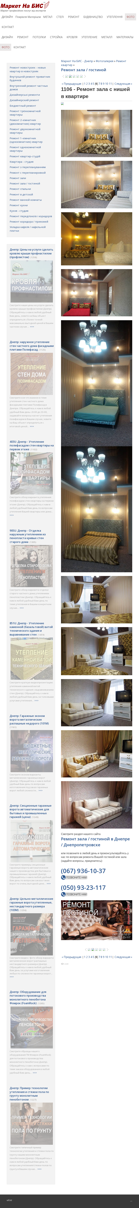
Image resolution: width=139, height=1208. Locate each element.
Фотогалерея (104, 61)
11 (110, 84)
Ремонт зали (18, 178)
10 (106, 84)
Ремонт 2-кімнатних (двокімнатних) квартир (25, 121)
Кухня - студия (19, 210)
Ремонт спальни (20, 188)
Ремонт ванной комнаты (26, 199)
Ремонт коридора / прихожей (29, 221)
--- (131, 1200)
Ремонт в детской (21, 194)
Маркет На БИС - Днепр (77, 61)
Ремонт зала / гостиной (25, 183)
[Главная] (26, 2)
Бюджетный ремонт (23, 105)
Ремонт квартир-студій (25, 156)
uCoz (9, 1200)
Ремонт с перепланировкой (28, 172)
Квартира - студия (21, 161)
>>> (32, 326)
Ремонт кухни (19, 205)
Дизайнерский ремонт (24, 100)
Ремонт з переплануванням (28, 167)
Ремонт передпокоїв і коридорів (31, 216)
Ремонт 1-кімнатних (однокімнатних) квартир (26, 139)
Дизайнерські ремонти (25, 94)
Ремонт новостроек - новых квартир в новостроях (28, 69)
